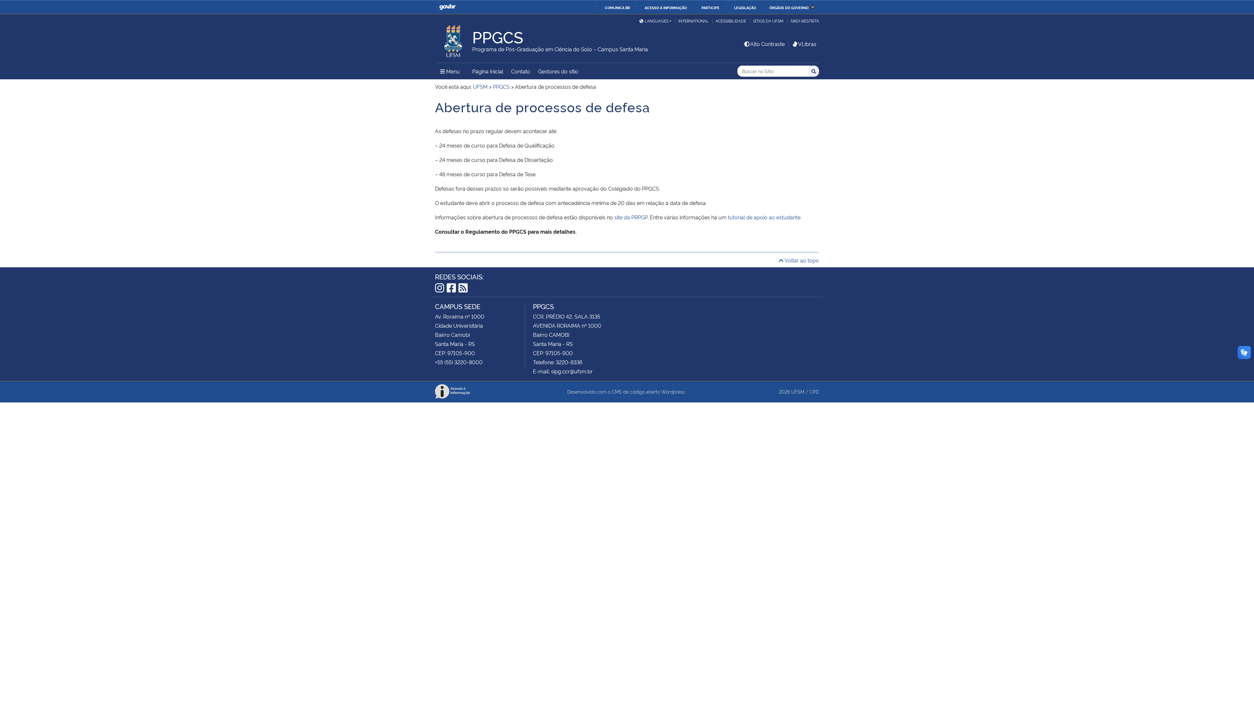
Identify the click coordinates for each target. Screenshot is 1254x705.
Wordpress (673, 391)
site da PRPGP (631, 217)
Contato (520, 71)
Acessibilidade (730, 21)
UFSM (797, 391)
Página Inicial (487, 71)
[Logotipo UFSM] (453, 39)
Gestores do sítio (558, 71)
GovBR (447, 7)
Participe (710, 7)
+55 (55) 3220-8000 (459, 362)
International (693, 21)
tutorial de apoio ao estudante (764, 217)
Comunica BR (617, 7)
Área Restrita (804, 21)
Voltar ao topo (801, 260)
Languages (656, 21)
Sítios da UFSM (768, 21)
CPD (814, 391)
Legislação (745, 7)
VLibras (807, 43)
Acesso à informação (666, 7)
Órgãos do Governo (789, 7)
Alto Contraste (767, 43)
